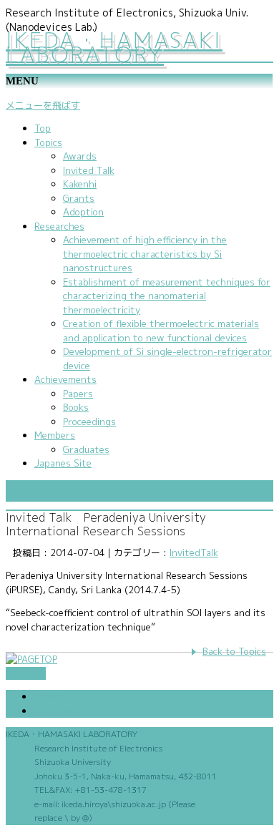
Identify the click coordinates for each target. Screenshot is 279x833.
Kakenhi (80, 183)
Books (76, 407)
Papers (78, 393)
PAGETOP (26, 673)
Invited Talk (88, 170)
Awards (80, 156)
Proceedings (89, 421)
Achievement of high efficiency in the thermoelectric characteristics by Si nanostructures (145, 253)
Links (47, 696)
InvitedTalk (194, 552)
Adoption (83, 211)
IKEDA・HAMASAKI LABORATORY (114, 47)
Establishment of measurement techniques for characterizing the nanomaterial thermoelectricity (166, 296)
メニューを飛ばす (43, 105)
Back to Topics (234, 651)
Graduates (86, 449)
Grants (78, 198)
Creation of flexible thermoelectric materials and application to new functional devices (161, 330)
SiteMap (54, 711)
